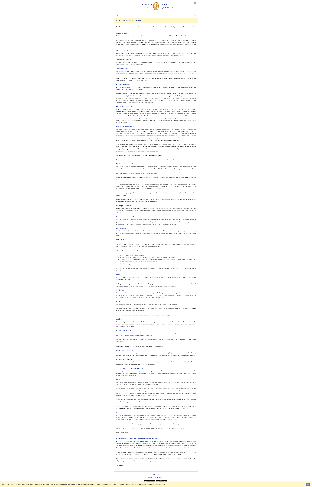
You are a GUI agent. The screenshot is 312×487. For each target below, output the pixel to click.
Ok (308, 484)
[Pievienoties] (195, 3)
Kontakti (161, 477)
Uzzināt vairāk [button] (161, 484)
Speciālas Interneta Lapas (184, 15)
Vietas (156, 15)
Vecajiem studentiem (169, 15)
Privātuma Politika (153, 477)
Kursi (142, 15)
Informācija (129, 15)
